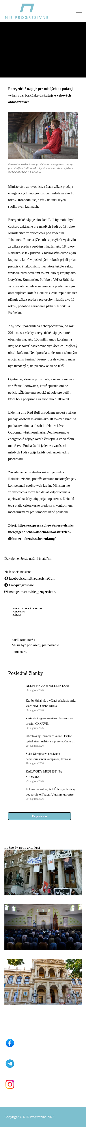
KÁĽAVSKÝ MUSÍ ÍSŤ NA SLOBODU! (44, 774)
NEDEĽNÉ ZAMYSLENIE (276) (47, 685)
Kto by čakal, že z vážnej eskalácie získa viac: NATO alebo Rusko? (51, 703)
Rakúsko (19, 611)
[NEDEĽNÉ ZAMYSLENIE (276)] (14, 687)
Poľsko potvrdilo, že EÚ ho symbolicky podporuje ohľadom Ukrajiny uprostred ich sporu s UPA (51, 792)
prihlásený (33, 645)
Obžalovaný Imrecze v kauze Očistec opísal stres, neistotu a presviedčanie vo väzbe (50, 739)
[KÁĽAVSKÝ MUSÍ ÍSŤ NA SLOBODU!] (14, 776)
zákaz (17, 615)
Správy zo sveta (16, 36)
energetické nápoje (28, 608)
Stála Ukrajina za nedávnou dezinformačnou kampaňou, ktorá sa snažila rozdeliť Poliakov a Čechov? (48, 757)
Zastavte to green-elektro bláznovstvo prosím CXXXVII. (49, 721)
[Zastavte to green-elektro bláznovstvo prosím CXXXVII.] (14, 723)
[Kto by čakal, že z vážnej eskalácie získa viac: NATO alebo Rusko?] (14, 705)
